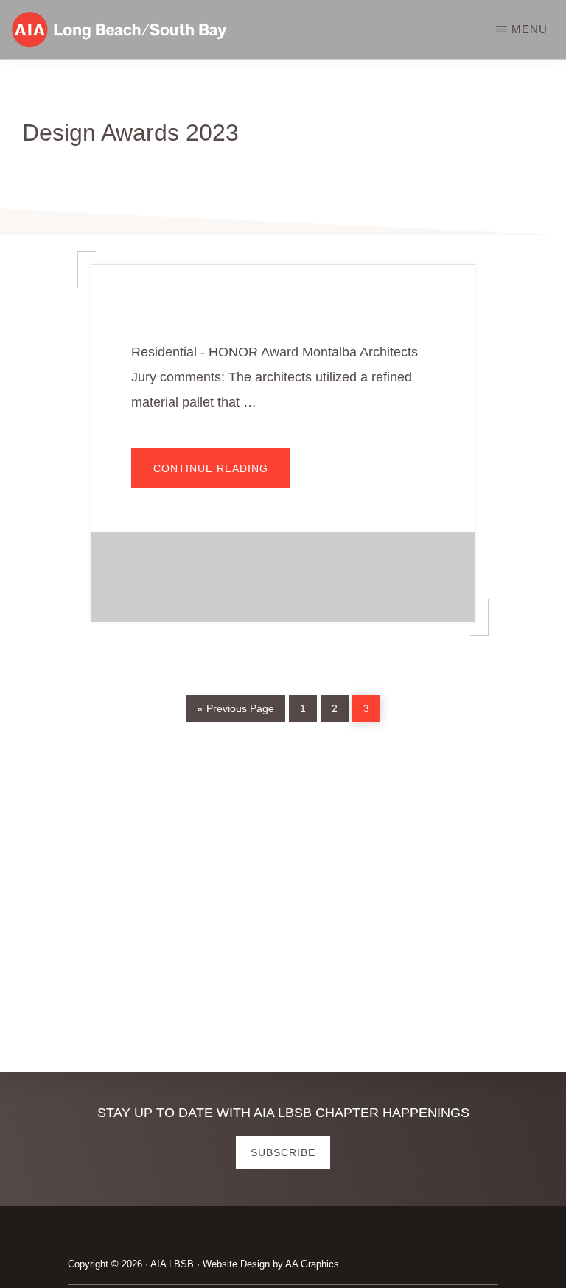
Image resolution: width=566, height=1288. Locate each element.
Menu (529, 29)
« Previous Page (236, 706)
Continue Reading (221, 475)
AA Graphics (312, 1264)
